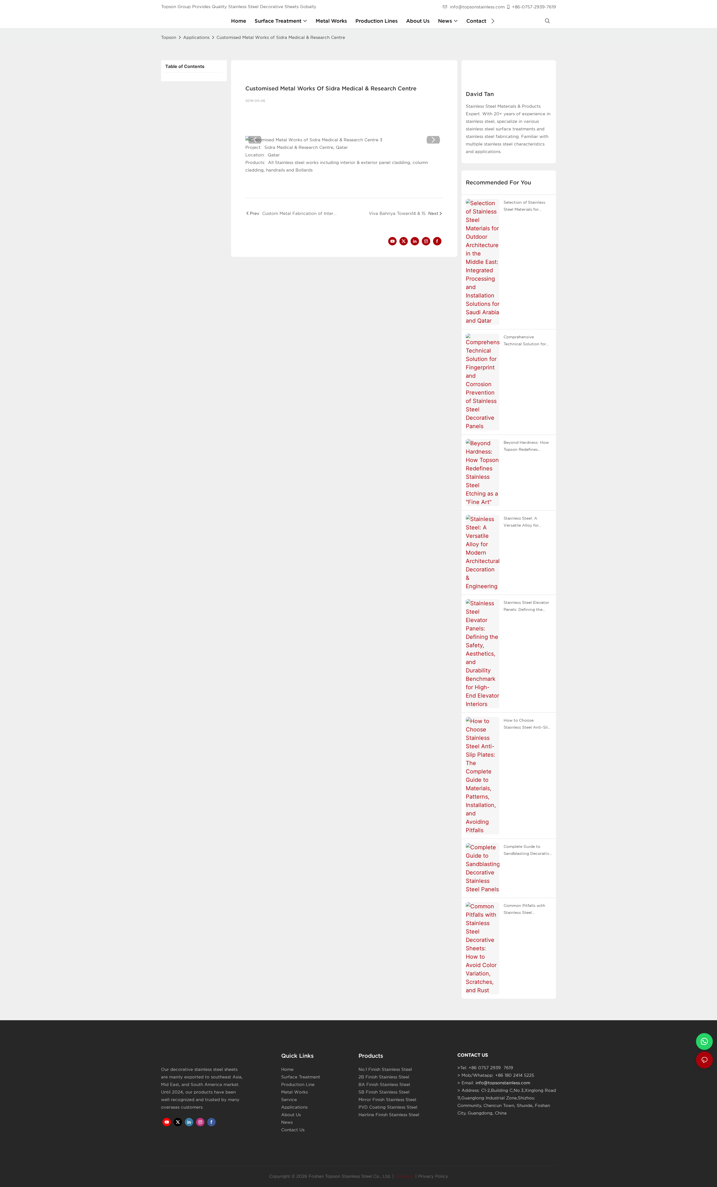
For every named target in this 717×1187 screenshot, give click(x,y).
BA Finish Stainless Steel (384, 1084)
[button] (492, 21)
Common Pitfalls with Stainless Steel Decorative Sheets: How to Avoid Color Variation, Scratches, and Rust (527, 909)
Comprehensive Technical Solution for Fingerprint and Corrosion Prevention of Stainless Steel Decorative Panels (527, 341)
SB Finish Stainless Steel (383, 1092)
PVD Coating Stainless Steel (387, 1107)
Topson (168, 37)
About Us (291, 1114)
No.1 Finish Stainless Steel (385, 1069)
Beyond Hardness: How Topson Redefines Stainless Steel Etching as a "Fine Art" (526, 446)
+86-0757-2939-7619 (534, 6)
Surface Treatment (300, 1077)
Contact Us (292, 1129)
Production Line (298, 1084)
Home (287, 1069)
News (287, 1122)
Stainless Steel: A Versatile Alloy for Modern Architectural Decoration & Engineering (525, 522)
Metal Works (294, 1092)
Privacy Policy (433, 1176)
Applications (196, 37)
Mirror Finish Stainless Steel (387, 1099)
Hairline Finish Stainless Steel (388, 1114)
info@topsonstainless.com (477, 6)
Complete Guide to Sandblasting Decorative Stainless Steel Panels (527, 850)
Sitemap (404, 1176)
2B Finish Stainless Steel (383, 1077)
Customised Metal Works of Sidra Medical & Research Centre (281, 37)
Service (289, 1099)
